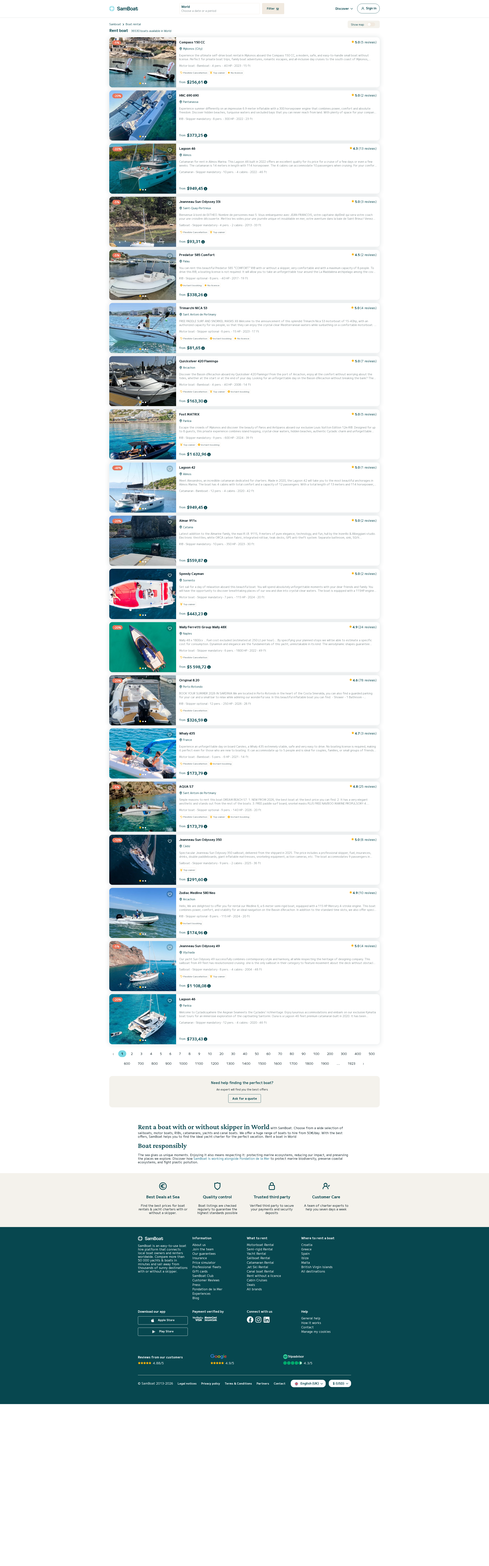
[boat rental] (123, 8)
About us (199, 1245)
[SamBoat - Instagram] (258, 1319)
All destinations (313, 1271)
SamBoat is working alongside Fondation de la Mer (231, 1158)
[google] (218, 1356)
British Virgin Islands (317, 1267)
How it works (311, 1323)
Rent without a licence (264, 1276)
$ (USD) (338, 1383)
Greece (306, 1249)
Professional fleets (206, 1267)
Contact (307, 1327)
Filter (271, 8)
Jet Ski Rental (257, 1267)
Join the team (203, 1249)
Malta (305, 1262)
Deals (251, 1284)
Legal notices (187, 1383)
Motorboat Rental (260, 1245)
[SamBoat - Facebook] (250, 1319)
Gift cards (200, 1271)
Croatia (306, 1245)
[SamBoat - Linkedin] (266, 1319)
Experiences (201, 1293)
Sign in (370, 8)
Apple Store (166, 1320)
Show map (357, 24)
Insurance (199, 1258)
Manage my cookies (316, 1331)
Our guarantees (204, 1253)
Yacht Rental (256, 1253)
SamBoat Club (203, 1276)
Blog (195, 1298)
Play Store (166, 1331)
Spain (305, 1253)
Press (196, 1284)
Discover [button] (342, 8)
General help (310, 1318)
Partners (263, 1383)
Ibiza (304, 1258)
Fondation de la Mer (207, 1289)
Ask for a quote (244, 1098)
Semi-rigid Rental (260, 1249)
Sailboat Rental (258, 1258)
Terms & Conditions (238, 1383)
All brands (254, 1289)
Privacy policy (210, 1383)
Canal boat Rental (260, 1271)
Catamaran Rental (260, 1262)
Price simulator (203, 1262)
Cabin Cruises (257, 1280)
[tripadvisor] (294, 1356)
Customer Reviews (205, 1280)
